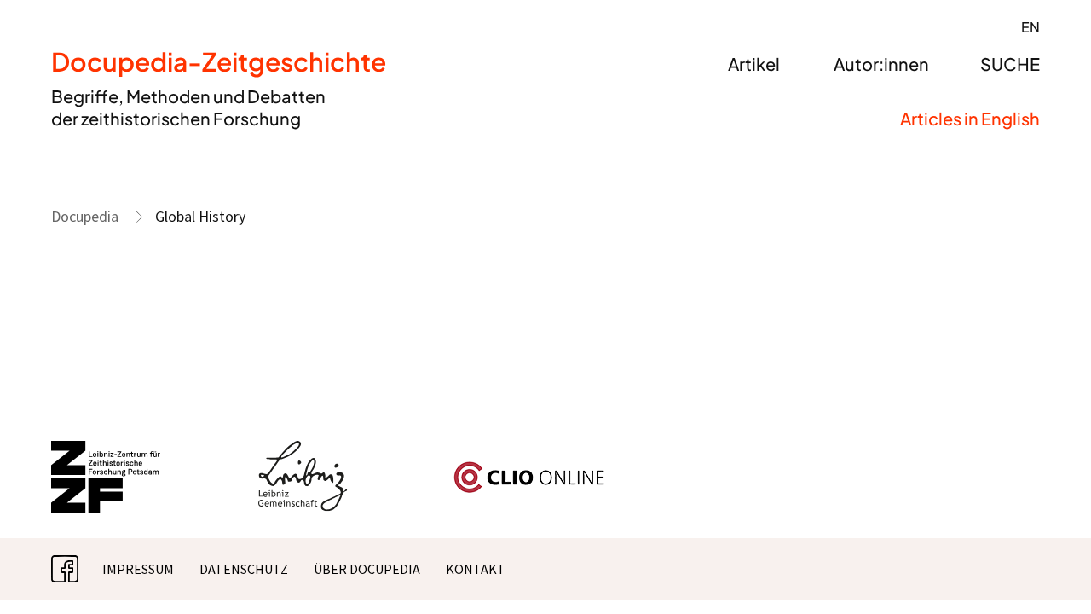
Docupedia (84, 216)
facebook (78, 568)
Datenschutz (243, 568)
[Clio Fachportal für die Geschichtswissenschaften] (529, 468)
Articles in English (970, 118)
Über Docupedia (367, 568)
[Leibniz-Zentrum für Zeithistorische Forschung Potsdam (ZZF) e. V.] (106, 451)
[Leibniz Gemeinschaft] (303, 451)
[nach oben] (1044, 567)
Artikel (754, 63)
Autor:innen (881, 63)
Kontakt (475, 568)
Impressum (138, 568)
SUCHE (1010, 63)
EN (1030, 27)
